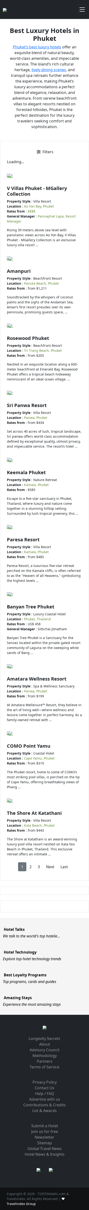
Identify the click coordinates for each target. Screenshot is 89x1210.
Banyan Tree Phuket (30, 606)
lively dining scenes (49, 69)
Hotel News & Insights (45, 1154)
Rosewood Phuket (28, 338)
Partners (44, 1061)
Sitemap (44, 1142)
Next (50, 866)
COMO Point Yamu (28, 746)
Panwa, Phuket (35, 417)
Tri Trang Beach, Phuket (43, 350)
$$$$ (31, 211)
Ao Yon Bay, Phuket (39, 206)
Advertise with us (44, 1099)
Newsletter (44, 1137)
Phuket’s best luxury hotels (37, 47)
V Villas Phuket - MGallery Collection (37, 191)
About (44, 1044)
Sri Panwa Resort (27, 405)
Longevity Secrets (44, 1038)
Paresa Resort (23, 539)
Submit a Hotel (44, 1125)
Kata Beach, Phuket (39, 825)
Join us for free (44, 1131)
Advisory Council (44, 1049)
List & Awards (44, 1110)
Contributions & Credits (44, 1105)
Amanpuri (19, 271)
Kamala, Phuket (36, 484)
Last (64, 866)
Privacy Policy (45, 1082)
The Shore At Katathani (34, 813)
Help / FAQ (44, 1093)
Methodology (45, 1055)
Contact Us (44, 1087)
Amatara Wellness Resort (36, 679)
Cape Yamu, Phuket (39, 758)
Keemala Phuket (26, 472)
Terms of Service (44, 1067)
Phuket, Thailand (37, 619)
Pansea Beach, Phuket (41, 283)
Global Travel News (45, 1148)
